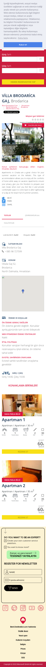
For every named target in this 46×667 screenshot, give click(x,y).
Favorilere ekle (35, 125)
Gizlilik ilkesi (23, 631)
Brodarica (24, 107)
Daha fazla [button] (23, 38)
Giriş (6, 54)
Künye (23, 653)
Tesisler (7, 215)
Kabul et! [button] (23, 45)
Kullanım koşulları (23, 640)
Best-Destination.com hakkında (23, 627)
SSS (23, 657)
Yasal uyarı (23, 635)
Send (15, 588)
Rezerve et (23, 451)
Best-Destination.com (10, 105)
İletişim (23, 644)
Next (41, 141)
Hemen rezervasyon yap (23, 82)
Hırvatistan (25, 105)
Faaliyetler (9, 223)
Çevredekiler (32, 215)
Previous (5, 141)
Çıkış (6, 65)
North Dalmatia (11, 107)
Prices (23, 649)
